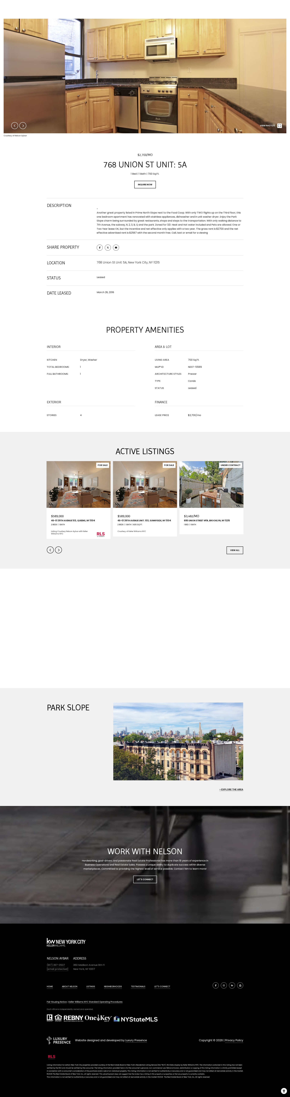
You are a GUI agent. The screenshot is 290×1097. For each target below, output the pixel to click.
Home (50, 986)
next (22, 125)
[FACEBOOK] (216, 985)
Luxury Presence (136, 1040)
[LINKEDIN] (232, 985)
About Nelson (69, 986)
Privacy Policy (234, 1040)
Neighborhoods (113, 986)
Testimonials (138, 986)
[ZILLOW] (240, 985)
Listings (90, 986)
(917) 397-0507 (56, 965)
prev (14, 125)
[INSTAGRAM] (224, 985)
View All (235, 550)
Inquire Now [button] (145, 184)
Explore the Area (232, 789)
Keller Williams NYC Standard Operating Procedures (95, 1001)
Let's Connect (145, 879)
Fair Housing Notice (57, 1001)
